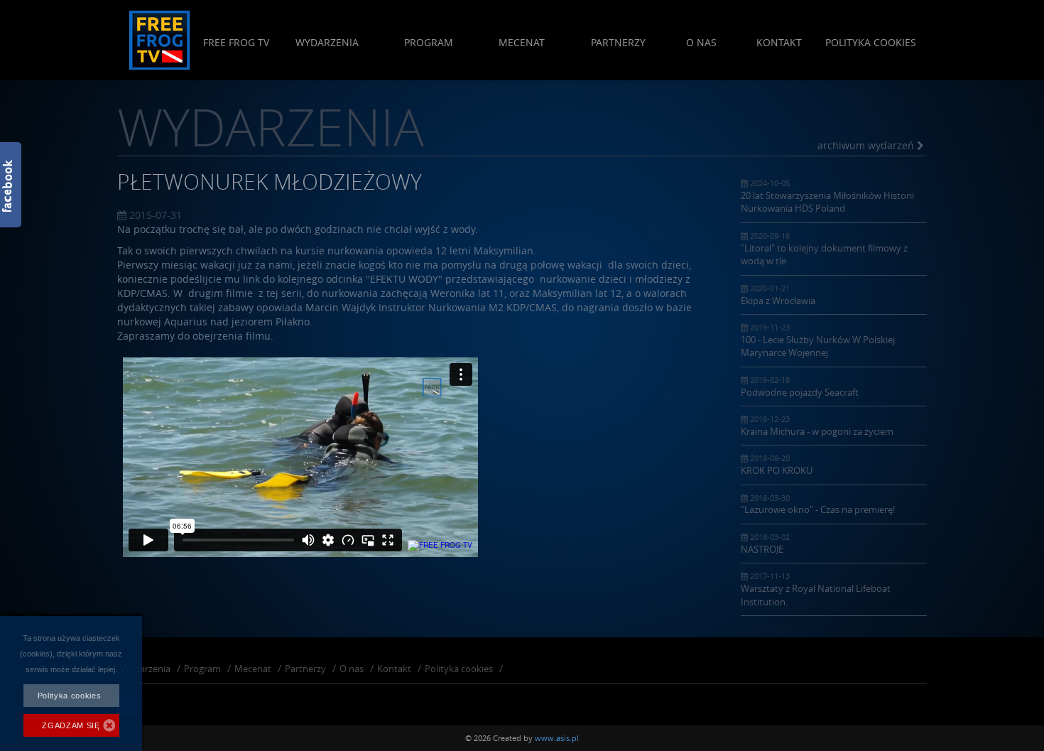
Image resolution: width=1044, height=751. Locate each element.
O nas (701, 42)
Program (428, 42)
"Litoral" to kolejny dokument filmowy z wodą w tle (824, 248)
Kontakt (779, 42)
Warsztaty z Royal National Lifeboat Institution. (816, 589)
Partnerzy (618, 42)
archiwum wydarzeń (867, 145)
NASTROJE (765, 543)
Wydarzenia (327, 42)
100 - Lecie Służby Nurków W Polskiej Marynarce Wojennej (818, 340)
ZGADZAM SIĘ (70, 725)
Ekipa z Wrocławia (778, 295)
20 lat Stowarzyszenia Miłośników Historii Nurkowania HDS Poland (827, 196)
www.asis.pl (557, 738)
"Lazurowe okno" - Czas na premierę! (818, 504)
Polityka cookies (870, 42)
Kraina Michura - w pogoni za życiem (817, 426)
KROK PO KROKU (776, 465)
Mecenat (522, 42)
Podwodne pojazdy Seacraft (800, 386)
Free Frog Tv (236, 42)
